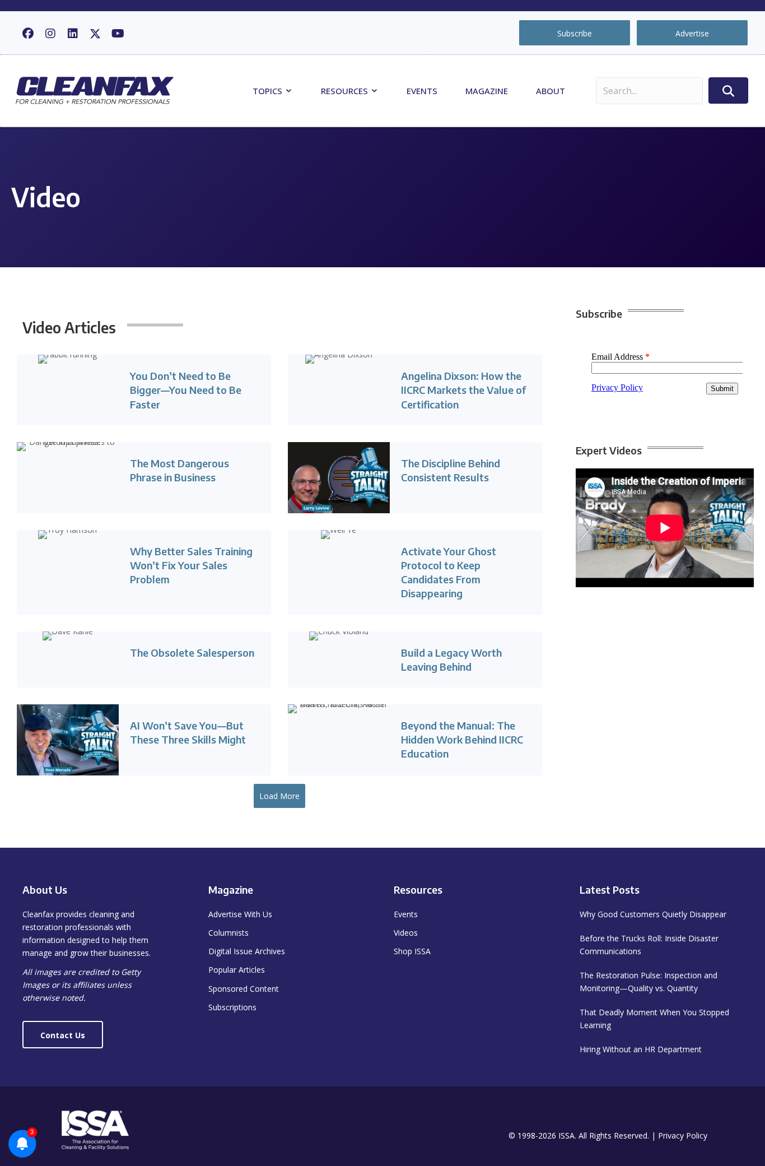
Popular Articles (236, 969)
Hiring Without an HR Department (641, 1049)
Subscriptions (232, 1007)
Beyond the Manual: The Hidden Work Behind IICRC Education (462, 739)
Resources (345, 90)
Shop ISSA (412, 951)
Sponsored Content (243, 988)
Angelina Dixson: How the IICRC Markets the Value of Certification (463, 389)
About (550, 90)
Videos (406, 932)
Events (422, 90)
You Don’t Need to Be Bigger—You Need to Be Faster (185, 389)
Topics (268, 90)
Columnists (228, 932)
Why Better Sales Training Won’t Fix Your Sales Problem (191, 565)
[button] (28, 33)
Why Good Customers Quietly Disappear (653, 914)
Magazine (486, 90)
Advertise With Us (240, 914)
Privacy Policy (682, 1135)
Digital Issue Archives (246, 951)
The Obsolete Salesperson (192, 652)
